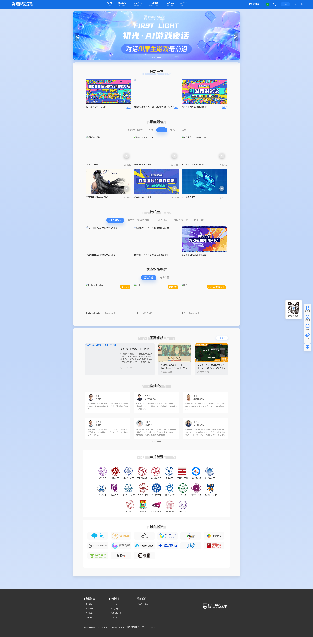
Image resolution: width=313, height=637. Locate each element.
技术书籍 (199, 220)
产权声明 (114, 609)
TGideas (89, 617)
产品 (151, 130)
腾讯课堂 (89, 613)
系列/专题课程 (135, 130)
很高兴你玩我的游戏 (138, 220)
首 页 (109, 4)
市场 (183, 130)
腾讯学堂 (89, 609)
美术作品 (164, 277)
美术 (172, 130)
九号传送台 (161, 220)
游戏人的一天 (180, 220)
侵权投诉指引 (116, 613)
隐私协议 (114, 617)
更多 (223, 338)
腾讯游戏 (89, 604)
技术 (161, 130)
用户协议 (114, 604)
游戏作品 (149, 277)
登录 (285, 4)
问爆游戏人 (115, 220)
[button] (154, 57)
